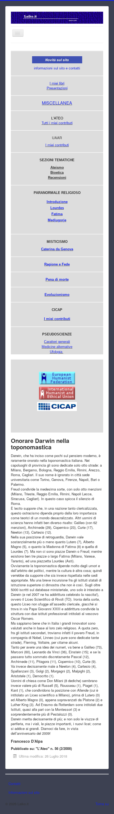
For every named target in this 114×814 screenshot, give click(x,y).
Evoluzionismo (57, 295)
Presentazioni (57, 87)
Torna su (102, 803)
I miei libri (57, 83)
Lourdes (57, 208)
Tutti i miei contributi (57, 122)
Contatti (14, 783)
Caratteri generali (57, 342)
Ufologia (56, 352)
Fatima (57, 214)
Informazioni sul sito (24, 792)
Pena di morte (57, 279)
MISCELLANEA (57, 103)
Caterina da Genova (57, 249)
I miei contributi (57, 144)
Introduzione (57, 202)
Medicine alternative (57, 347)
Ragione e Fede (57, 264)
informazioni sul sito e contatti (57, 68)
